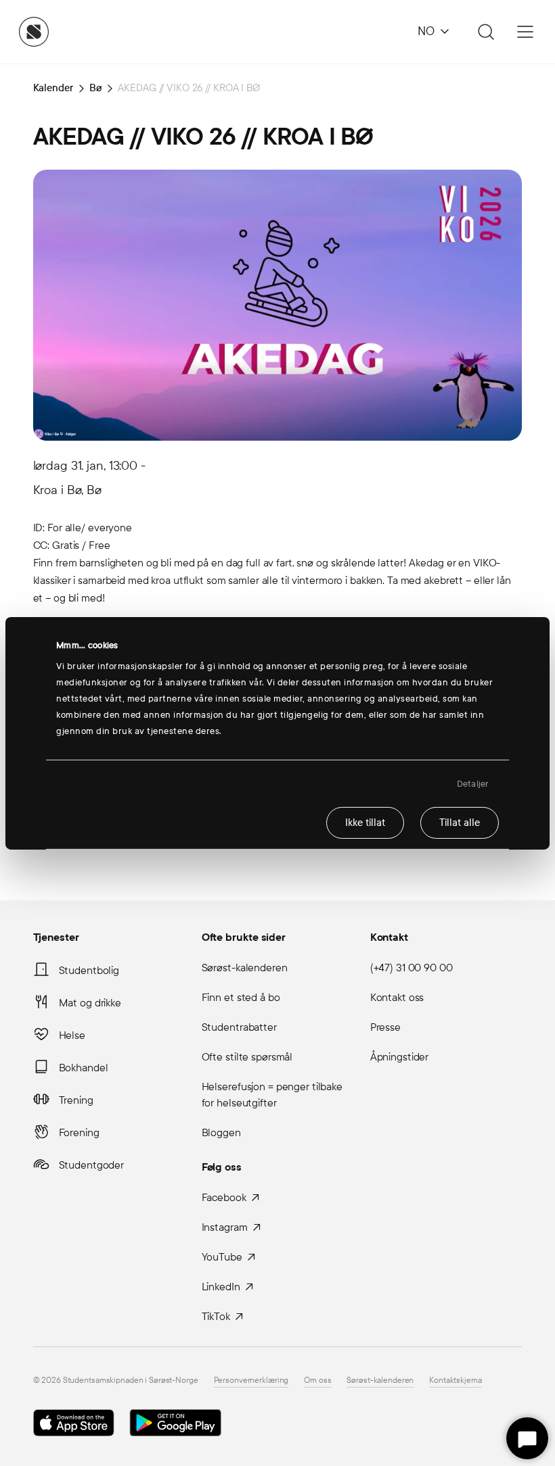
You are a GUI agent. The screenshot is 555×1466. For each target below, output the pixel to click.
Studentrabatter (239, 1027)
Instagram (225, 1227)
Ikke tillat (365, 822)
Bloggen (221, 1132)
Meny (525, 32)
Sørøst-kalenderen (245, 967)
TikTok (216, 1316)
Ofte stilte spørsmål (247, 1056)
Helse (72, 1035)
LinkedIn (221, 1286)
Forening (79, 1132)
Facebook (224, 1197)
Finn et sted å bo (241, 997)
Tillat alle (459, 822)
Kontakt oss (397, 997)
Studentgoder (92, 1164)
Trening (76, 1100)
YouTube (222, 1256)
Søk (484, 32)
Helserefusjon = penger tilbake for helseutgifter (272, 1094)
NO (426, 31)
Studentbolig (89, 970)
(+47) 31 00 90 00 (411, 967)
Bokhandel (83, 1067)
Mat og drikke (90, 1002)
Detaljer (473, 783)
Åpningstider (399, 1056)
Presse (385, 1027)
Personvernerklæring (251, 1380)
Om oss (317, 1380)
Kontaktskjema (455, 1380)
